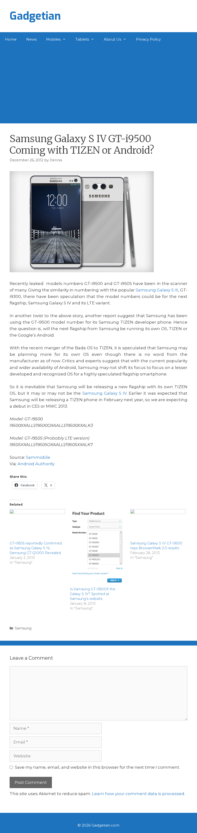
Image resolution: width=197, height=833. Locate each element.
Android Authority (36, 463)
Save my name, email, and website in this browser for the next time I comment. (97, 767)
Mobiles (53, 39)
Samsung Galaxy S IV (104, 393)
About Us (112, 39)
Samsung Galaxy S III (157, 290)
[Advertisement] (98, 82)
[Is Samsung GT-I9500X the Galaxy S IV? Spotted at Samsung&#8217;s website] (97, 548)
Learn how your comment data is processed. (138, 793)
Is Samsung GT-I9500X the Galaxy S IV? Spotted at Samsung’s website (92, 594)
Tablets (82, 39)
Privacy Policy (148, 39)
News (31, 39)
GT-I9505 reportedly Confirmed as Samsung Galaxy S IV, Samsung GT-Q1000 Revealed (36, 548)
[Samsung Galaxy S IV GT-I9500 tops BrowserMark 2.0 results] (158, 525)
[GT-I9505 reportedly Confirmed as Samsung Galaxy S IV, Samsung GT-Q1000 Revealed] (37, 525)
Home (11, 39)
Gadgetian (35, 16)
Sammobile (38, 457)
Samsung (23, 628)
